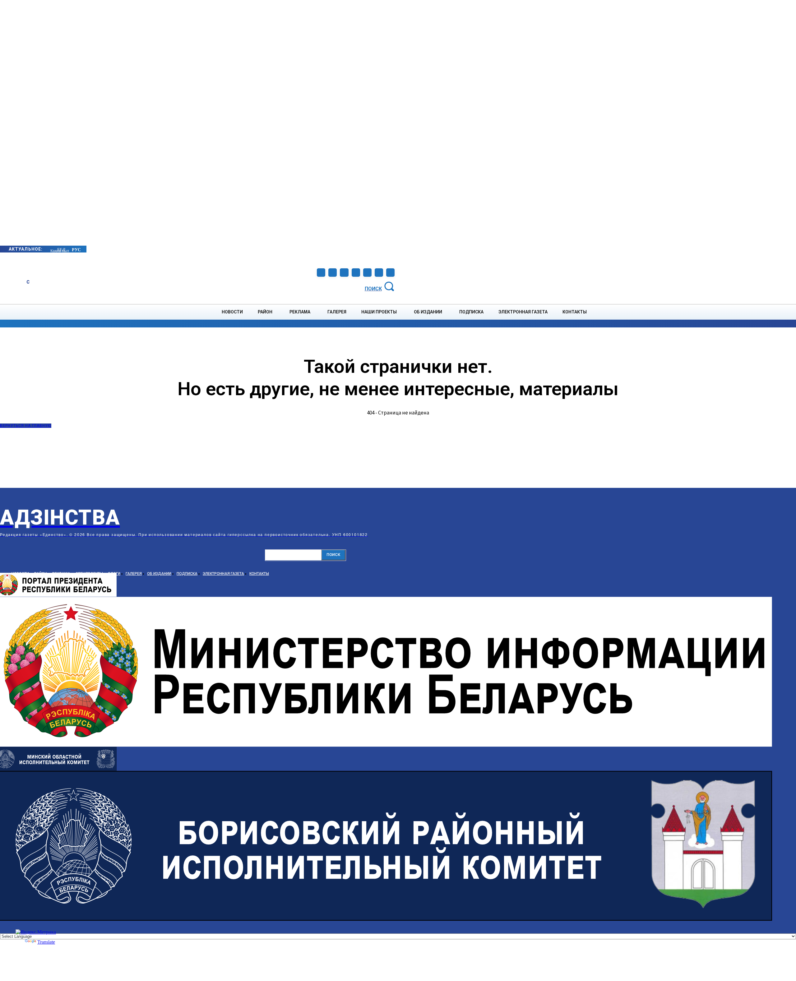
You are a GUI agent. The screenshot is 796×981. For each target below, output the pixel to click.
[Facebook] (321, 272)
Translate (46, 942)
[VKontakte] (367, 272)
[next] (50, 249)
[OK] (390, 272)
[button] (380, 286)
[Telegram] (344, 272)
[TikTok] (356, 272)
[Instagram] (332, 272)
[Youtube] (379, 272)
